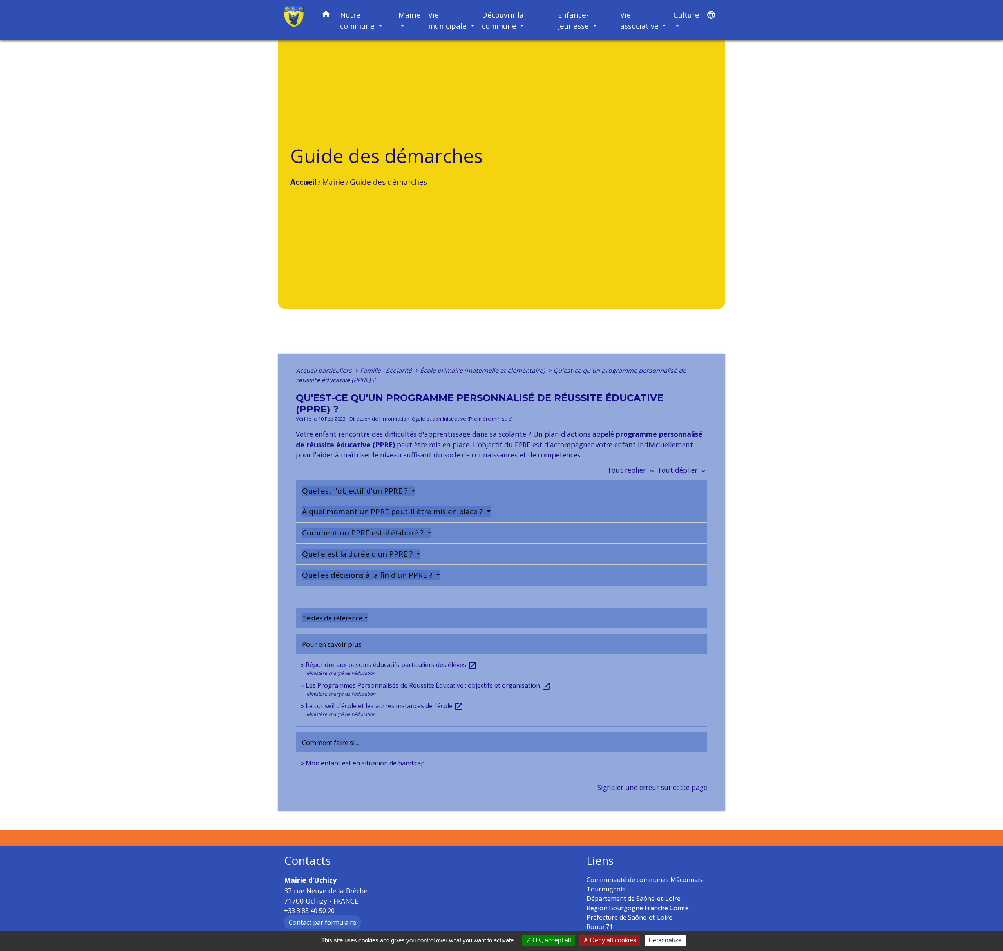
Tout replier (631, 470)
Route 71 (600, 926)
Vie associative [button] (640, 20)
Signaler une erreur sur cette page (652, 787)
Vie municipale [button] (448, 20)
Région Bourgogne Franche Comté (638, 908)
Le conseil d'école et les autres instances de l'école (384, 705)
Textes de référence (332, 617)
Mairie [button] (409, 15)
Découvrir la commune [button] (503, 20)
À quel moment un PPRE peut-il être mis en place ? (393, 511)
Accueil (303, 182)
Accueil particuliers (324, 370)
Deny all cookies (612, 940)
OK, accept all (551, 940)
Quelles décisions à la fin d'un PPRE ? (368, 575)
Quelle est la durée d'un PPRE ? (358, 554)
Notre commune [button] (358, 20)
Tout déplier (682, 470)
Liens (600, 861)
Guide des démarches (388, 182)
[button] (326, 15)
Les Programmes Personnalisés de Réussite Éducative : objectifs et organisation (428, 685)
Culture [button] (686, 15)
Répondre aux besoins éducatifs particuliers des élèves (391, 664)
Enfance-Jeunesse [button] (574, 20)
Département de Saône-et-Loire (634, 898)
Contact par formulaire (322, 922)
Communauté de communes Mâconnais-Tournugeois (646, 884)
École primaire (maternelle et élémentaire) (483, 370)
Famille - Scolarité (386, 370)
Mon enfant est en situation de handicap (365, 763)
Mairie (333, 182)
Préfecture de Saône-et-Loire (629, 917)
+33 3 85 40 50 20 (309, 910)
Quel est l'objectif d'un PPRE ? (355, 491)
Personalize (665, 940)
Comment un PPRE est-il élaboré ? (363, 533)
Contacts (307, 861)
